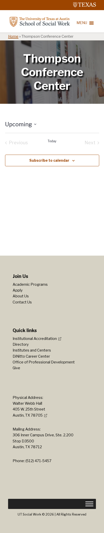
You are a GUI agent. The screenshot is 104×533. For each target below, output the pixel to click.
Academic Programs (30, 284)
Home (13, 36)
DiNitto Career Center (31, 356)
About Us (21, 296)
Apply (18, 290)
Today (52, 141)
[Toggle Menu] (89, 504)
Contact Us (22, 302)
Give (16, 368)
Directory (21, 344)
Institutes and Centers (32, 350)
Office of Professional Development (44, 362)
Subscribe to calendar (49, 160)
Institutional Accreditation (35, 338)
